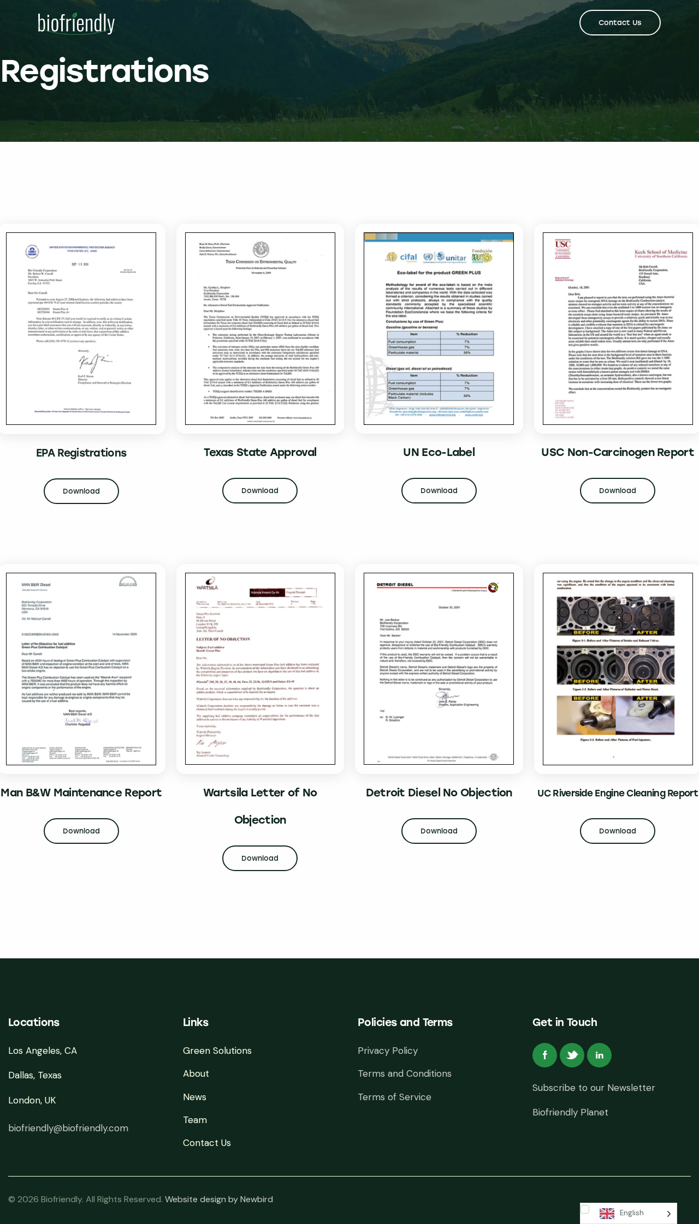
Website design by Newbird (219, 1199)
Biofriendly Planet (570, 1112)
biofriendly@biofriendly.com (68, 1128)
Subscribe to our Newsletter (593, 1088)
